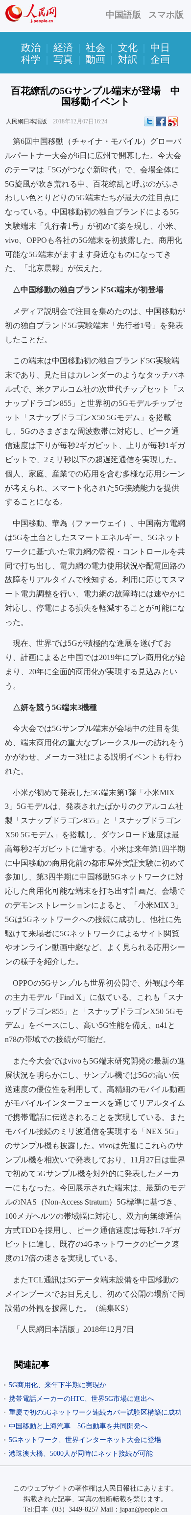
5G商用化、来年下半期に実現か (57, 1385)
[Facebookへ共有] (161, 121)
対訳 (128, 59)
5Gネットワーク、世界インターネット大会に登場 (85, 1440)
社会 (95, 47)
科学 (31, 59)
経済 (63, 47)
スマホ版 (166, 15)
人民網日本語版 (26, 121)
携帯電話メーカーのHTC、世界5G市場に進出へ (81, 1398)
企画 (160, 59)
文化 (128, 47)
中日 (160, 47)
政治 (31, 47)
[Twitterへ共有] (149, 121)
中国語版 (123, 15)
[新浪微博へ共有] (173, 121)
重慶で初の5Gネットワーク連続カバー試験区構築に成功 (95, 1412)
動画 (95, 59)
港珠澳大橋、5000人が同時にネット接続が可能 (81, 1453)
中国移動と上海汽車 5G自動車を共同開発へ (78, 1426)
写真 (63, 59)
